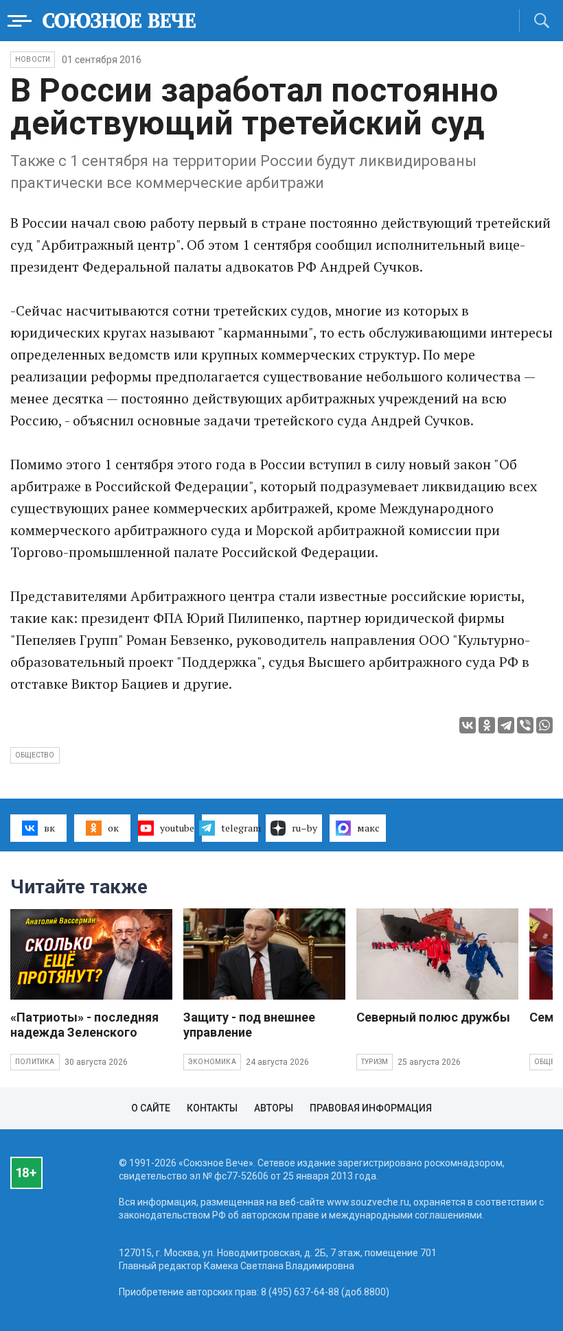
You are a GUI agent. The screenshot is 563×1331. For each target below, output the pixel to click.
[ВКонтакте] (467, 725)
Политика (35, 1061)
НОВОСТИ (32, 59)
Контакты (212, 1108)
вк (49, 827)
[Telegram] (506, 725)
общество (35, 755)
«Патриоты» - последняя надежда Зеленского (84, 1024)
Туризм (374, 1061)
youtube (177, 827)
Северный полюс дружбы (433, 1017)
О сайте (150, 1108)
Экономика (212, 1061)
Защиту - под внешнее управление (249, 1024)
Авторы (273, 1108)
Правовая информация (371, 1108)
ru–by (304, 827)
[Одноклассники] (487, 725)
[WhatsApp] (544, 725)
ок (113, 827)
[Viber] (525, 725)
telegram (239, 827)
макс (368, 827)
